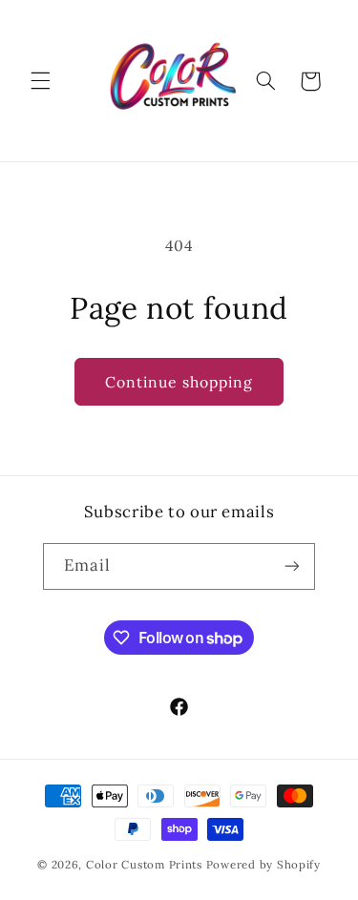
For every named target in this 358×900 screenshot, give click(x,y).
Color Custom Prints (144, 864)
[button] (40, 81)
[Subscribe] (292, 566)
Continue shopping (179, 381)
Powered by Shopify (263, 864)
